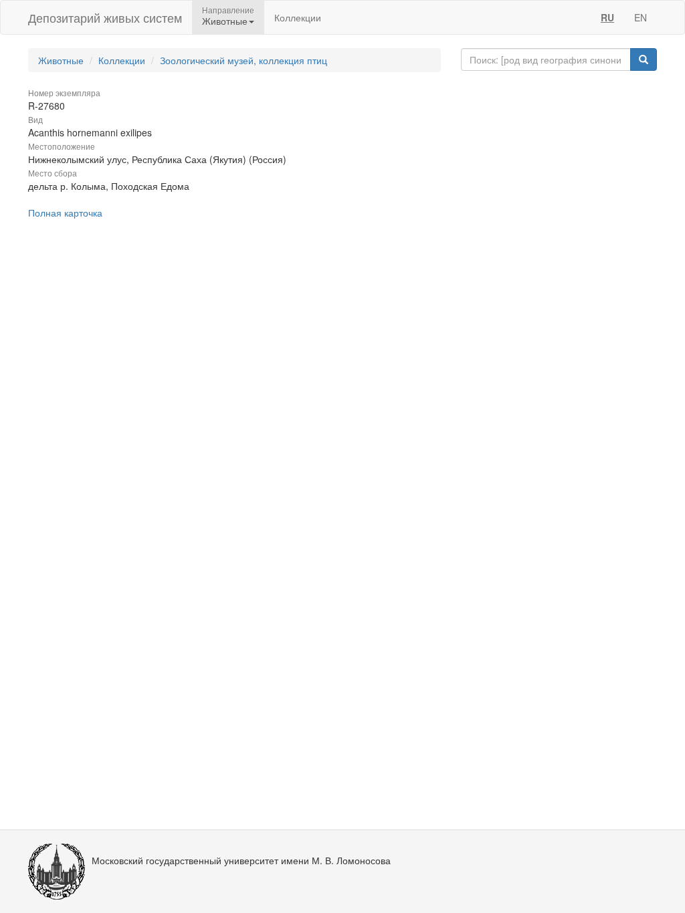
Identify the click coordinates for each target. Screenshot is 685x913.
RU (607, 17)
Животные (61, 60)
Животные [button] (225, 20)
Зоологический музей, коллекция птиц (243, 60)
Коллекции (297, 17)
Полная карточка (65, 212)
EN (640, 17)
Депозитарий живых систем (105, 17)
